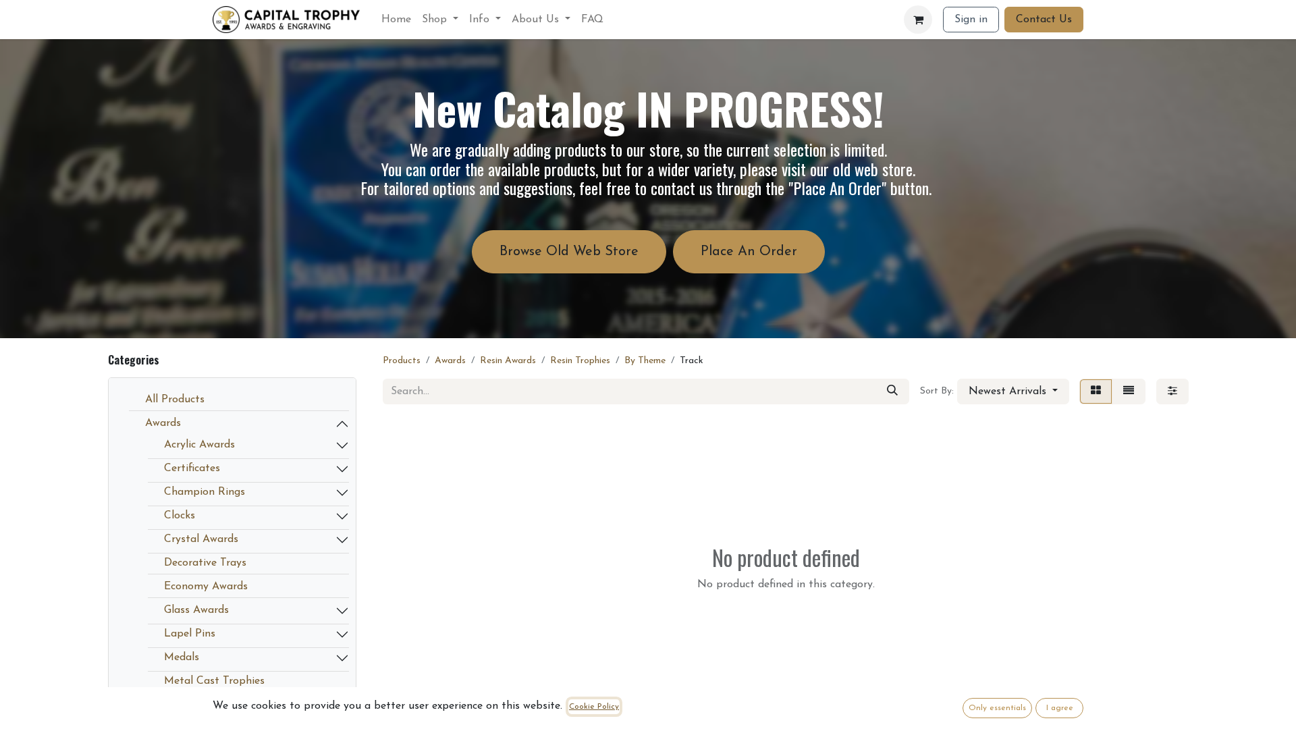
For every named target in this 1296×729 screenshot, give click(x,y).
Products (402, 361)
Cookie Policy (594, 707)
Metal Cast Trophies (214, 681)
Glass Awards (196, 610)
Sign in (971, 19)
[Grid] (1095, 391)
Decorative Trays (205, 563)
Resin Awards (508, 361)
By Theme (645, 361)
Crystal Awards (201, 539)
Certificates (192, 468)
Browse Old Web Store (569, 252)
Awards (163, 423)
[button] (1013, 391)
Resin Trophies (580, 361)
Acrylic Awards (199, 444)
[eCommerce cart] (918, 19)
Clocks (179, 515)
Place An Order (749, 252)
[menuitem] (396, 19)
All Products (175, 399)
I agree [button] (1059, 708)
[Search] (892, 391)
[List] (1128, 391)
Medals (181, 657)
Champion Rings (204, 492)
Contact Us (1044, 19)
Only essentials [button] (997, 708)
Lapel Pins (189, 633)
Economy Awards (206, 586)
